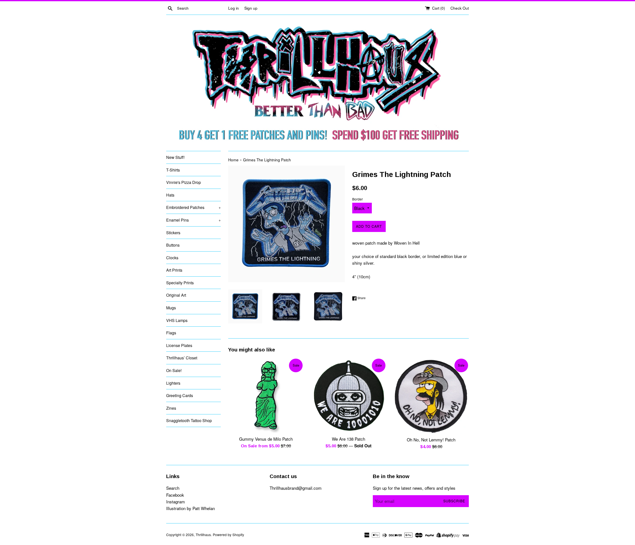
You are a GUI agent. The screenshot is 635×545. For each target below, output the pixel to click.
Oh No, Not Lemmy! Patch (431, 439)
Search (172, 488)
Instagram (175, 501)
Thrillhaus (203, 534)
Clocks (172, 257)
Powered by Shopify (228, 534)
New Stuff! (175, 157)
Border (357, 199)
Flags (171, 333)
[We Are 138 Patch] (348, 395)
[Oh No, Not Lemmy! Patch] (431, 396)
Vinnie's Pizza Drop (183, 182)
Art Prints (174, 270)
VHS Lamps (177, 320)
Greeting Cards (179, 395)
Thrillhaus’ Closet (181, 358)
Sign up (250, 8)
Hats (170, 195)
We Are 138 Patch (348, 439)
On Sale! (174, 370)
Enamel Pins (193, 220)
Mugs (171, 308)
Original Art (176, 295)
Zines (171, 408)
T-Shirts (173, 170)
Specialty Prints (180, 283)
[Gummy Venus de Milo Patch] (265, 395)
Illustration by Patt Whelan (190, 508)
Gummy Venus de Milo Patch (266, 439)
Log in (233, 8)
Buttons (173, 245)
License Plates (179, 345)
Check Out (459, 8)
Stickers (173, 232)
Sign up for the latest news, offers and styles (414, 488)
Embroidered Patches (193, 207)
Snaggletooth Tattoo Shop (189, 420)
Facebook (175, 495)
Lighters (173, 383)
